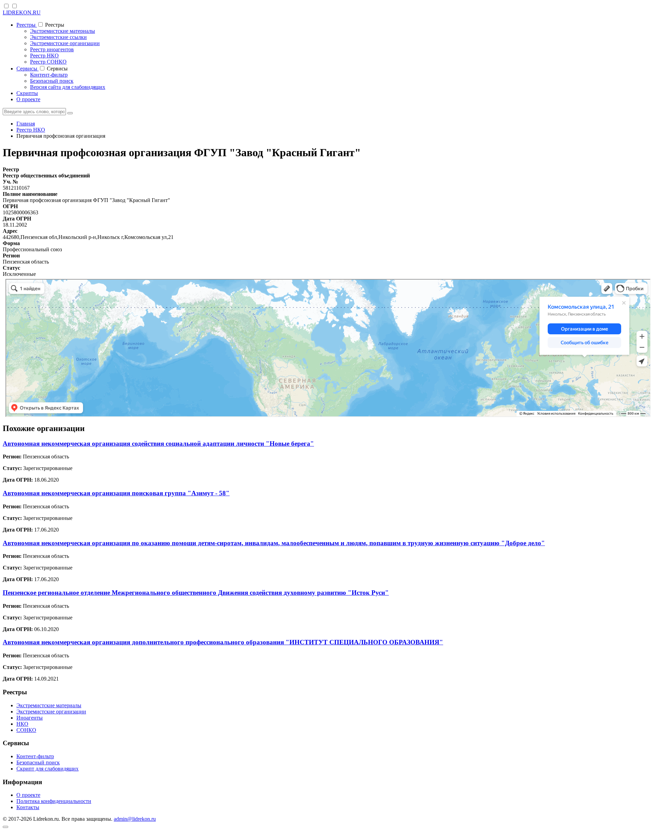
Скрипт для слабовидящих (47, 769)
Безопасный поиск (51, 81)
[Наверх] (5, 827)
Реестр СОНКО (48, 62)
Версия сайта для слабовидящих (67, 87)
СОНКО (26, 730)
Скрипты (27, 93)
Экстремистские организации (65, 43)
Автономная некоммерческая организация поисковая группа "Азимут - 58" (116, 493)
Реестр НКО (44, 55)
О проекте (28, 99)
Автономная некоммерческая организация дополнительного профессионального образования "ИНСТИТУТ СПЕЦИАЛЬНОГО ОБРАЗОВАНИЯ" (223, 642)
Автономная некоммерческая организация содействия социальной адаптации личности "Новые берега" (158, 443)
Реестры (26, 25)
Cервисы (27, 68)
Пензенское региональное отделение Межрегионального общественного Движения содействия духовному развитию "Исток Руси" (196, 592)
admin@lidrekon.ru (135, 819)
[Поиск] (70, 113)
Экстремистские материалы (62, 31)
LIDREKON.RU (22, 12)
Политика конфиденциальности (53, 801)
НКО (22, 724)
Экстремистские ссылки (58, 37)
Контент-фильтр (49, 75)
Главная (25, 123)
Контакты (27, 807)
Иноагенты (29, 718)
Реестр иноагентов (52, 49)
